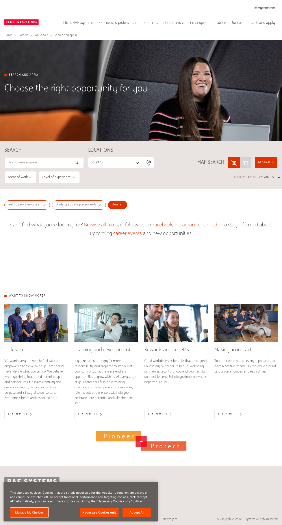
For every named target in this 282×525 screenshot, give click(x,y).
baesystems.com (264, 8)
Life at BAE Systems (78, 23)
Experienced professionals (118, 23)
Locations (219, 23)
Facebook (162, 225)
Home (8, 35)
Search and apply (261, 23)
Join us (237, 23)
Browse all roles (101, 225)
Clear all (117, 204)
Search (264, 162)
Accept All (137, 512)
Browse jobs (169, 519)
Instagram (185, 225)
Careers (23, 35)
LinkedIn (212, 225)
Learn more (18, 414)
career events (127, 234)
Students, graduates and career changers (174, 23)
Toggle (239, 162)
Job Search (41, 35)
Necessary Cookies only (99, 512)
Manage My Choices (29, 512)
